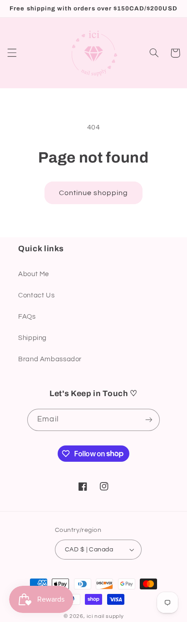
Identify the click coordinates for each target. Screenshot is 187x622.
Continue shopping (93, 192)
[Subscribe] (148, 420)
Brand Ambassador (50, 359)
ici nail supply (105, 616)
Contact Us (36, 295)
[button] (11, 53)
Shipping (32, 338)
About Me (33, 274)
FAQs (27, 316)
